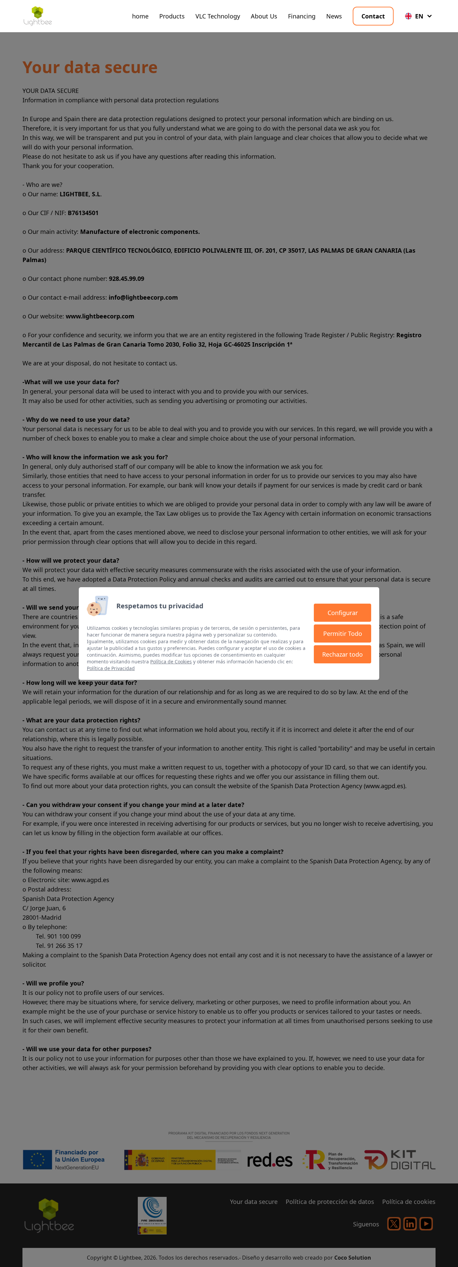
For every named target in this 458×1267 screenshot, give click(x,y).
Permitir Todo (342, 633)
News (334, 16)
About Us (264, 16)
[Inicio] (37, 16)
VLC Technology (217, 16)
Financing (302, 16)
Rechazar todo (342, 654)
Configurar (343, 613)
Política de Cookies (171, 661)
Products (172, 16)
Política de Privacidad (111, 668)
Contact (373, 16)
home (140, 16)
